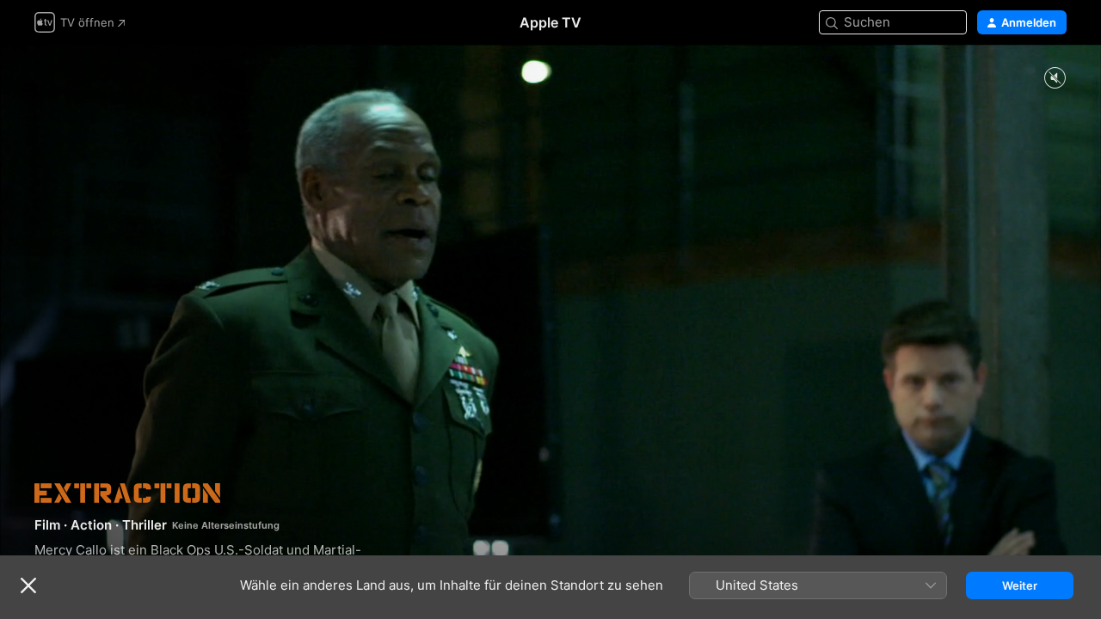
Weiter (1019, 585)
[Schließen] (28, 585)
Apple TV (550, 22)
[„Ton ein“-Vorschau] (1055, 78)
